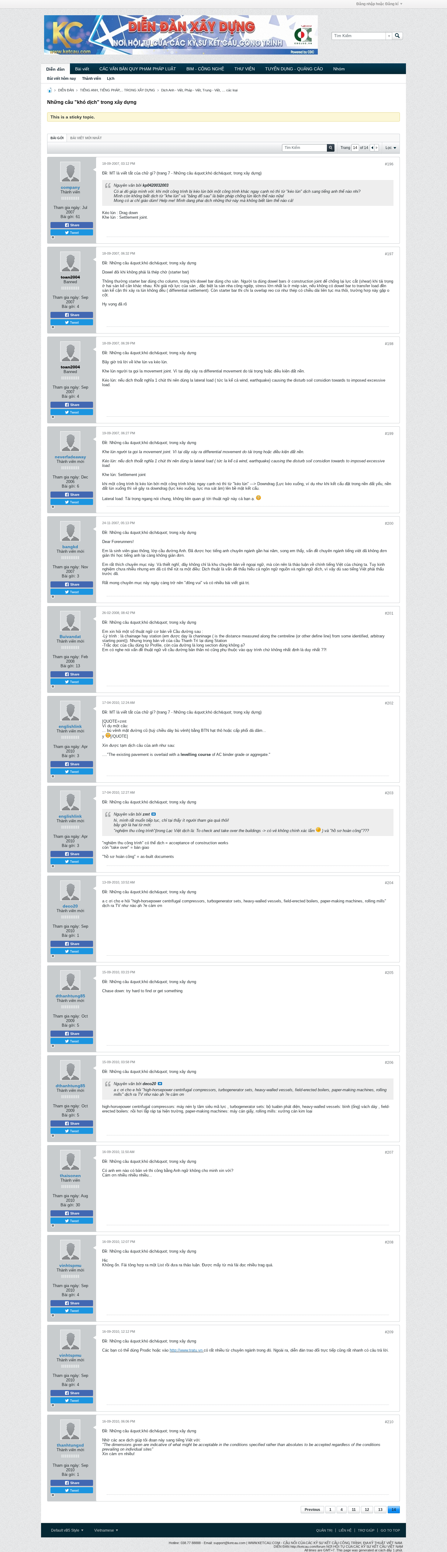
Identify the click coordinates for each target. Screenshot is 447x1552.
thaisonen (70, 1175)
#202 (389, 703)
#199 (389, 434)
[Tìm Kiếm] (397, 36)
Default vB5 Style (65, 1530)
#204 (389, 883)
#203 (389, 793)
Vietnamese (104, 1530)
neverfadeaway (70, 456)
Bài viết (82, 68)
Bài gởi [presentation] (57, 138)
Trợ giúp (366, 1530)
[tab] (57, 138)
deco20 (70, 906)
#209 (389, 1332)
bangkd (70, 546)
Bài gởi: (67, 216)
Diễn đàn (55, 69)
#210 (389, 1422)
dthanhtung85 (70, 995)
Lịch (110, 78)
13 (380, 1510)
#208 (389, 1242)
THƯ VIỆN (244, 68)
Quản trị (324, 1530)
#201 (389, 613)
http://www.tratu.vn (186, 1350)
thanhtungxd (70, 1445)
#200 (389, 523)
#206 (389, 1062)
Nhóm (339, 68)
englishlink (70, 726)
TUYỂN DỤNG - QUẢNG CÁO (294, 68)
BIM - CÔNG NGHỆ (205, 68)
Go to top (390, 1530)
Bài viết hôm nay (61, 78)
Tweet (74, 232)
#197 (389, 254)
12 (367, 1510)
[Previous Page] (372, 147)
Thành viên (91, 78)
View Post (153, 814)
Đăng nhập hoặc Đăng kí (377, 4)
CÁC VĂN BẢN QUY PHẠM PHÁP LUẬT (137, 68)
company (70, 187)
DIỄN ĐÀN (66, 90)
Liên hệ (345, 1530)
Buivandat (70, 636)
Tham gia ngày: (67, 207)
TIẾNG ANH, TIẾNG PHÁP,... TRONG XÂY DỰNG (117, 90)
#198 (389, 344)
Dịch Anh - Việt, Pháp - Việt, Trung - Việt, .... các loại (199, 90)
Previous (312, 1510)
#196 (389, 164)
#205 (389, 973)
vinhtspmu (70, 1265)
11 (354, 1510)
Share (74, 225)
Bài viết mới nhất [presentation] (86, 138)
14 (394, 1510)
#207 (389, 1152)
